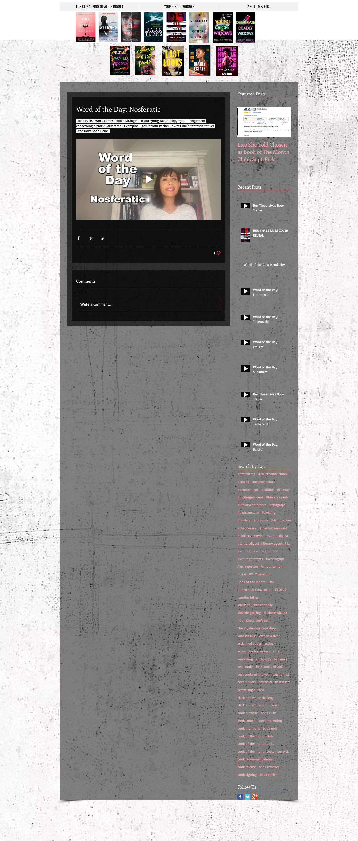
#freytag (283, 489)
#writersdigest (277, 535)
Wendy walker (269, 636)
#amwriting (246, 474)
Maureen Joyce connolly (255, 605)
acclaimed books (249, 643)
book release (246, 767)
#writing (244, 551)
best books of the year (254, 674)
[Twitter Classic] (247, 797)
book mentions (248, 728)
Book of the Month (251, 582)
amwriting (245, 659)
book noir (270, 728)
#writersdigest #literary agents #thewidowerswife (264, 543)
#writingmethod (266, 551)
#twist (259, 535)
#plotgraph (277, 505)
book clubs (268, 713)
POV (240, 620)
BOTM (241, 574)
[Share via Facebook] (78, 238)
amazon (278, 651)
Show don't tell (257, 620)
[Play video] (148, 179)
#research (260, 520)
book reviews (269, 767)
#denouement (247, 489)
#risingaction (281, 520)
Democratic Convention (254, 589)
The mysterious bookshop (256, 628)
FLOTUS (280, 589)
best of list (281, 674)
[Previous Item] (245, 122)
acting (269, 643)
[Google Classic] (255, 797)
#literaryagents (277, 497)
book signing (247, 774)
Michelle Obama (275, 613)
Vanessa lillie (246, 636)
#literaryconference (251, 505)
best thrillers (246, 682)
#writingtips (275, 559)
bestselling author (250, 690)
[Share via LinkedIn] (102, 238)
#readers (243, 520)
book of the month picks (255, 743)
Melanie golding (249, 613)
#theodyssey (246, 528)
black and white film (252, 705)
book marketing (270, 720)
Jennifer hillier (247, 597)
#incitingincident (250, 497)
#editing (267, 489)
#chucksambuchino (272, 474)
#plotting (268, 512)
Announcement (272, 566)
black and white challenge (256, 697)
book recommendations (255, 759)
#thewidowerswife (273, 528)
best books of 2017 (270, 666)
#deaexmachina (263, 482)
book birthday (247, 713)
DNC (272, 582)
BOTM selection (260, 574)
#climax (243, 482)
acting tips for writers (253, 651)
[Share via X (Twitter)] (90, 238)
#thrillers (244, 535)
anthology (263, 659)
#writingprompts (250, 559)
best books (245, 666)
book (274, 705)
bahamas (280, 659)
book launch (246, 720)
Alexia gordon (247, 566)
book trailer (268, 774)
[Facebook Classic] (240, 797)
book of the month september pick (263, 751)
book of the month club (255, 736)
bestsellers (282, 682)
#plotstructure (248, 512)
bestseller (265, 682)
